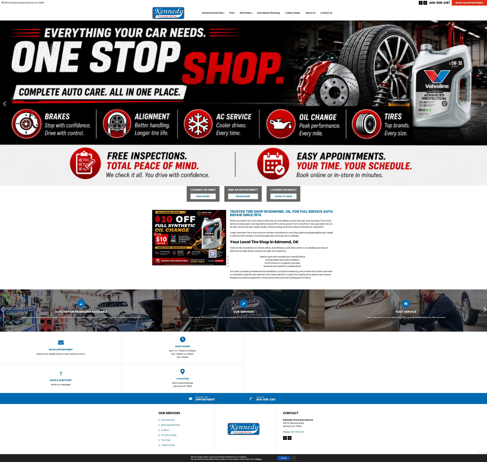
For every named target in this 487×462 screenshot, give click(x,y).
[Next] (482, 104)
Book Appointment (170, 425)
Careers (165, 430)
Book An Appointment (469, 2)
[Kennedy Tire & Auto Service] (168, 8)
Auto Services (168, 419)
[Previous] (4, 104)
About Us (310, 12)
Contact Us (326, 12)
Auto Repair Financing (268, 12)
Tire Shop (165, 440)
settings (258, 459)
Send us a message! (61, 382)
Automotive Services (212, 12)
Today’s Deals (292, 12)
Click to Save (283, 196)
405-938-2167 (439, 3)
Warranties (245, 12)
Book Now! (243, 196)
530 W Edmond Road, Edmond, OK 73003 (182, 382)
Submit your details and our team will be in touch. (61, 351)
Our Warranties (168, 435)
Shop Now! (203, 196)
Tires (231, 12)
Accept (283, 458)
